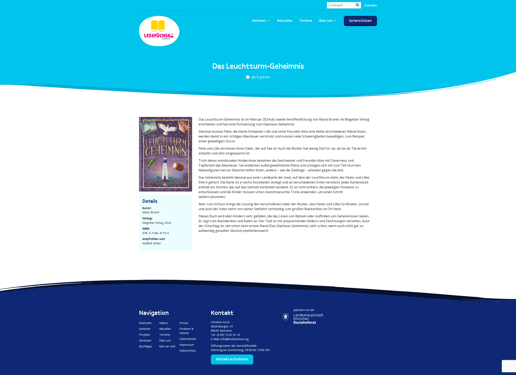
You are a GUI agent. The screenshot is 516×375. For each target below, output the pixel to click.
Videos (163, 323)
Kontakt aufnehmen (232, 359)
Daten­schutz (187, 350)
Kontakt (371, 5)
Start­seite (145, 323)
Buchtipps (145, 346)
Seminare (145, 340)
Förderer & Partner (186, 331)
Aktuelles (284, 20)
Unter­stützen (360, 20)
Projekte (144, 334)
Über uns (326, 20)
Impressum (186, 345)
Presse (183, 323)
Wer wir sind (167, 346)
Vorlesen (259, 20)
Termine (305, 20)
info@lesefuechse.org (234, 339)
